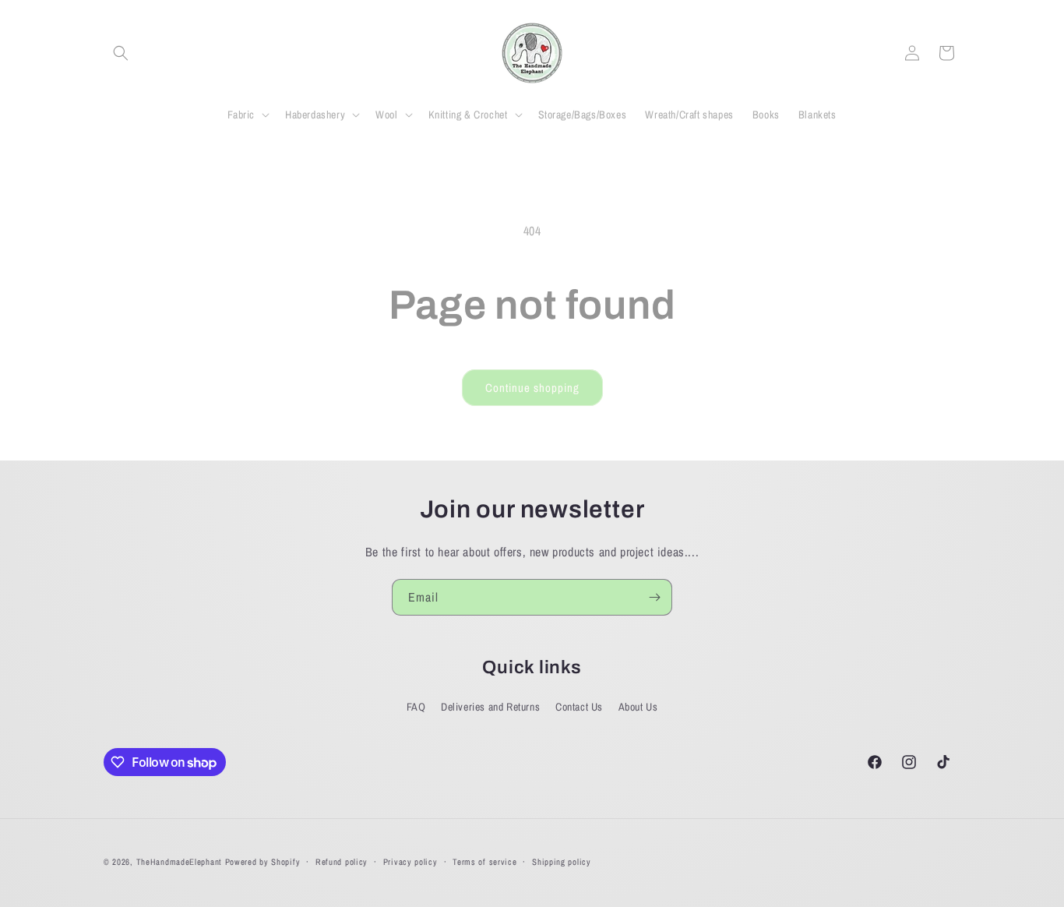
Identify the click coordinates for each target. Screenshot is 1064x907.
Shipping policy (561, 861)
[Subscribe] (654, 597)
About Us (638, 707)
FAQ (416, 707)
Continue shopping (532, 387)
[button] (121, 53)
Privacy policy (410, 861)
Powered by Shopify (263, 861)
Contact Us (579, 707)
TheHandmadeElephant (179, 861)
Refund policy (341, 861)
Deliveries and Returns (490, 707)
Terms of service (484, 861)
